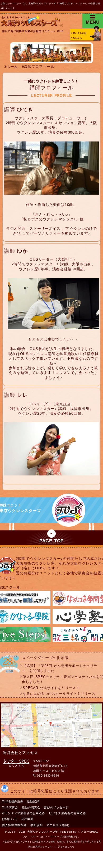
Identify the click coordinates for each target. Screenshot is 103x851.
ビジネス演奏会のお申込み (67, 813)
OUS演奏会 (10, 807)
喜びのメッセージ (56, 807)
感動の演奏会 (31, 807)
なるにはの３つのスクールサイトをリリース (59, 694)
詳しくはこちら (66, 846)
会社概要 (27, 818)
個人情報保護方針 (14, 825)
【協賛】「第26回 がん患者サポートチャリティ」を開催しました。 (59, 668)
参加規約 (36, 825)
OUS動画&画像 (12, 801)
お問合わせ (9, 818)
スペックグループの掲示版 (45, 658)
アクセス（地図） (58, 825)
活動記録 (33, 801)
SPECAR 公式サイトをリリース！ (51, 688)
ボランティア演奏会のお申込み (23, 813)
